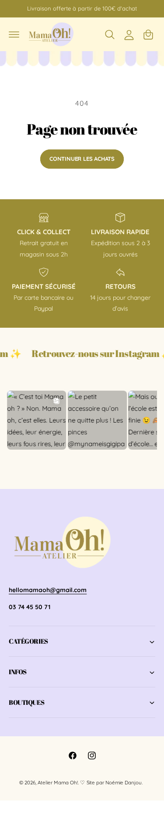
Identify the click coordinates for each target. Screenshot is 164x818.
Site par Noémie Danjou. (115, 782)
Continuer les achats (82, 158)
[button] (14, 34)
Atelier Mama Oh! (58, 782)
